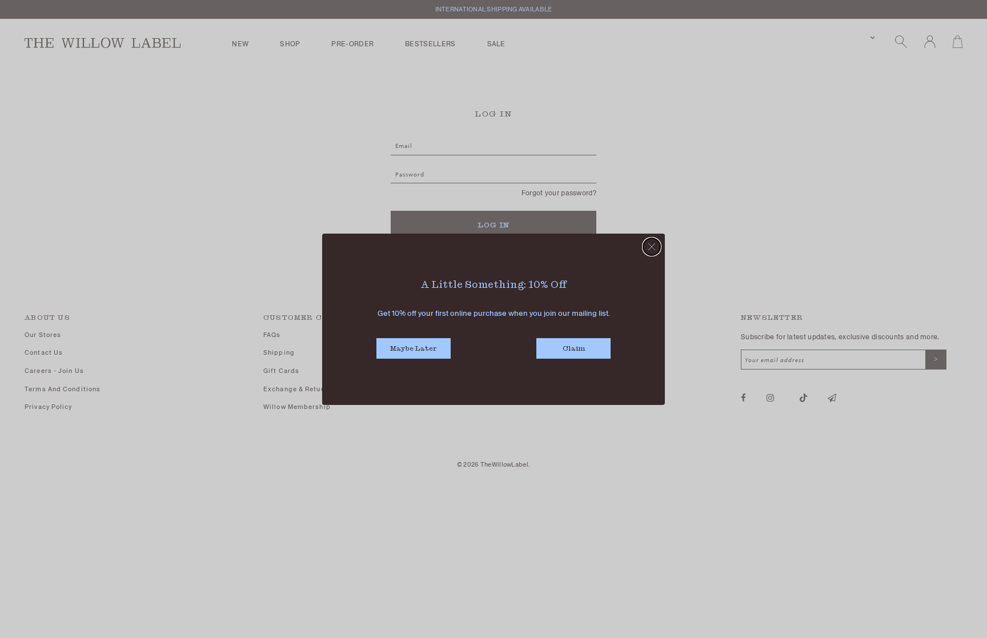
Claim (574, 348)
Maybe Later (413, 348)
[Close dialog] (651, 246)
